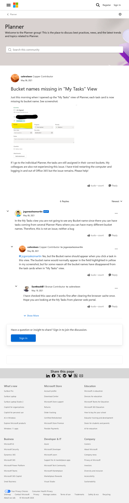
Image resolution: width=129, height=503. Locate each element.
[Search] (98, 5)
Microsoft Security (11, 449)
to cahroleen (73, 286)
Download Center (51, 396)
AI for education (90, 428)
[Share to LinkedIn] (48, 375)
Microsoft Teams (10, 470)
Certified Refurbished (52, 418)
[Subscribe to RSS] (75, 375)
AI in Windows (10, 418)
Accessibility (89, 476)
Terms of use (65, 494)
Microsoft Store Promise (54, 423)
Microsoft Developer (52, 449)
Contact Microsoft (22, 494)
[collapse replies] (8, 211)
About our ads (9, 497)
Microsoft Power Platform (14, 465)
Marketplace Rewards (53, 476)
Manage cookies (49, 494)
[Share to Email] (81, 375)
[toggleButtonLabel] (120, 14)
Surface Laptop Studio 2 (13, 401)
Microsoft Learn (50, 454)
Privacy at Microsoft (92, 460)
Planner (13, 14)
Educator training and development (98, 418)
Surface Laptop (10, 396)
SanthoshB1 (38, 286)
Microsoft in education (93, 391)
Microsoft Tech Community (55, 465)
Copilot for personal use (14, 412)
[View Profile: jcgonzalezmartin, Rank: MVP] (18, 213)
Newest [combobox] (117, 201)
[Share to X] (59, 375)
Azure (46, 444)
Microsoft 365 (9, 460)
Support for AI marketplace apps (57, 460)
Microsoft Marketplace (53, 470)
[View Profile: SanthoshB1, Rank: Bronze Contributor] (26, 288)
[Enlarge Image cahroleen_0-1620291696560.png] (44, 132)
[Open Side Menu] (8, 5)
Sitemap (7, 494)
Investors (88, 465)
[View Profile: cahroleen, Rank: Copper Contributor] (15, 78)
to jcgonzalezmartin (71, 247)
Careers (87, 444)
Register (107, 5)
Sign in (23, 338)
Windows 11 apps (11, 428)
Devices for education (93, 396)
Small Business (10, 481)
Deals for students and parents (97, 423)
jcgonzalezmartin (32, 211)
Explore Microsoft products (15, 423)
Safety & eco (93, 494)
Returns (47, 407)
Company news (90, 454)
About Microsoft (90, 449)
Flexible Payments (51, 428)
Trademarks (79, 494)
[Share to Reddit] (64, 375)
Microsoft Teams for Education (96, 401)
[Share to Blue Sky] (70, 375)
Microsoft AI (9, 444)
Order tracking (50, 412)
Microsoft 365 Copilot (13, 476)
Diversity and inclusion (93, 470)
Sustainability (89, 481)
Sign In (117, 5)
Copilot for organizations (14, 407)
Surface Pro (8, 391)
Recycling (106, 494)
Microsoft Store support (53, 401)
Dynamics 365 (9, 454)
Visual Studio (49, 481)
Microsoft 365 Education (94, 407)
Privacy (36, 494)
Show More (33, 315)
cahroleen (26, 76)
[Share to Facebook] (53, 375)
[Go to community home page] (15, 5)
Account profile (50, 391)
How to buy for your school (95, 412)
